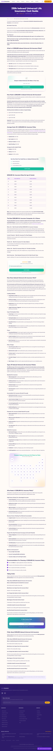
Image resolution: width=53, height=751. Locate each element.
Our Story (38, 710)
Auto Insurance (4, 714)
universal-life (11, 18)
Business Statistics (22, 736)
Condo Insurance (4, 720)
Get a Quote (47, 1)
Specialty (36, 1)
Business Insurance (5, 722)
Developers (38, 718)
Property (22, 1)
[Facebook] (5, 693)
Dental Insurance (4, 726)
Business (27, 1)
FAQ (20, 722)
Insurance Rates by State (23, 718)
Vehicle (18, 1)
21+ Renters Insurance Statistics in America (26, 733)
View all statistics (48, 731)
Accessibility (17, 740)
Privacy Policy (3, 740)
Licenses (13, 740)
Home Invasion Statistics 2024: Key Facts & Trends (8, 737)
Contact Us (38, 712)
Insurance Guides (22, 710)
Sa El (17, 13)
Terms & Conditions (8, 740)
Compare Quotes (22, 714)
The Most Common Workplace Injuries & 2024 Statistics (9, 734)
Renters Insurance (4, 724)
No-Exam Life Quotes (22, 716)
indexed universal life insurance (37, 223)
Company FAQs (39, 714)
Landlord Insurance (5, 712)
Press (38, 716)
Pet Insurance (4, 718)
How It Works (21, 712)
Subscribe (47, 702)
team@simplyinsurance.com (35, 748)
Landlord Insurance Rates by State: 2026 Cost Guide (44, 734)
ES (42, 1)
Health (32, 1)
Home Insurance (4, 716)
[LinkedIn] (2, 693)
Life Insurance (4, 710)
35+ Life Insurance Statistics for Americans (43, 736)
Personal (13, 1)
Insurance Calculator (22, 720)
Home (8, 18)
